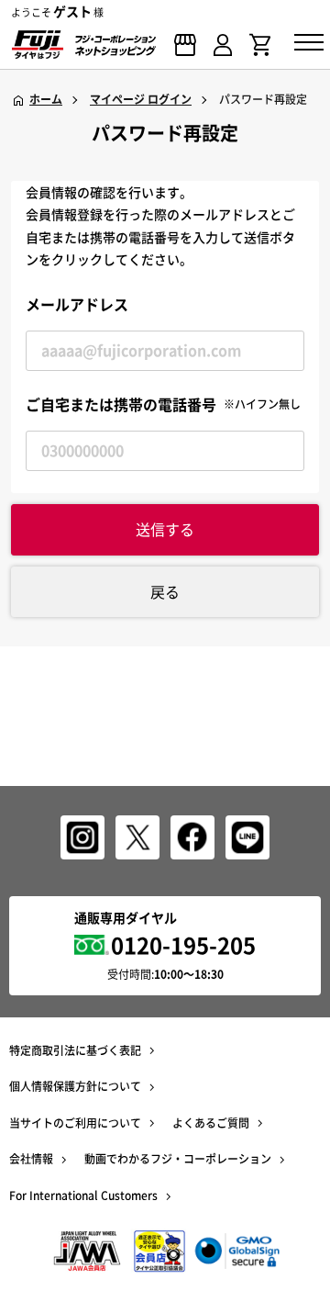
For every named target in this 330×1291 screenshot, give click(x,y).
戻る (165, 591)
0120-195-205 (183, 944)
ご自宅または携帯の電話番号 (163, 404)
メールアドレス (77, 304)
